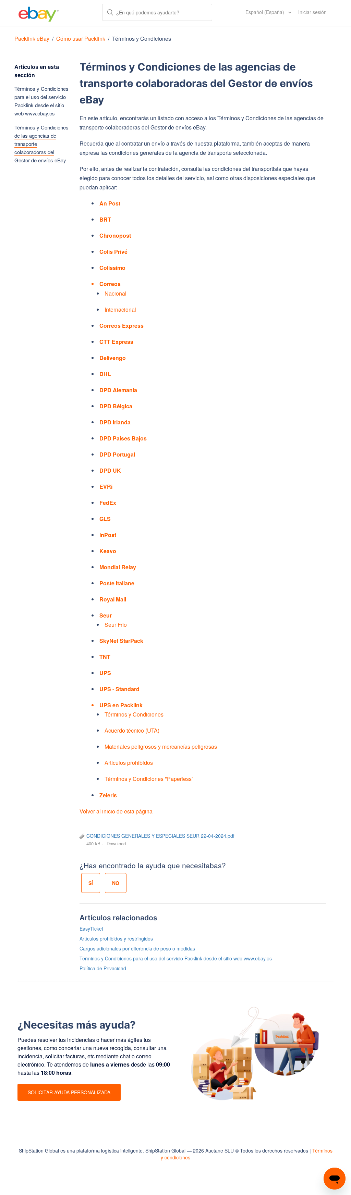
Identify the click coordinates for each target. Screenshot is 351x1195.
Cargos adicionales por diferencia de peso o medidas (137, 948)
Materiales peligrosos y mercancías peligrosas (161, 746)
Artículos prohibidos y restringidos (116, 938)
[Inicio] (38, 13)
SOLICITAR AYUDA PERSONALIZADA (69, 1092)
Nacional (115, 293)
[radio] (90, 883)
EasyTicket (91, 928)
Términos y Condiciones (141, 38)
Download (116, 843)
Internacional (120, 309)
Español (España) (265, 12)
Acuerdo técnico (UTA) (132, 730)
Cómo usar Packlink (81, 38)
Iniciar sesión (312, 12)
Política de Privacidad (103, 968)
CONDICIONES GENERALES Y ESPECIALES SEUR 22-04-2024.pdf (160, 835)
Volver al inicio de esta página (116, 811)
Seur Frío (116, 624)
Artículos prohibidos (129, 763)
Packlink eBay (31, 38)
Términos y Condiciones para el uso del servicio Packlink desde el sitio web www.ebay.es (41, 101)
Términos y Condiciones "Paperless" (149, 779)
